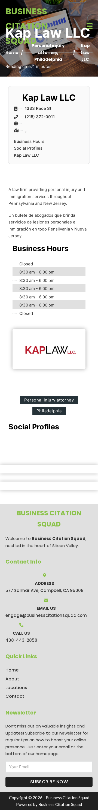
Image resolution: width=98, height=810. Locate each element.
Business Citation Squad (26, 26)
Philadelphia (48, 59)
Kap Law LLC (26, 155)
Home (12, 670)
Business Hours (29, 141)
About (12, 679)
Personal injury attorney (49, 400)
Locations (16, 687)
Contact (14, 696)
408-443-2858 (21, 640)
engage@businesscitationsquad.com (46, 615)
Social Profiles (28, 148)
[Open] (90, 26)
